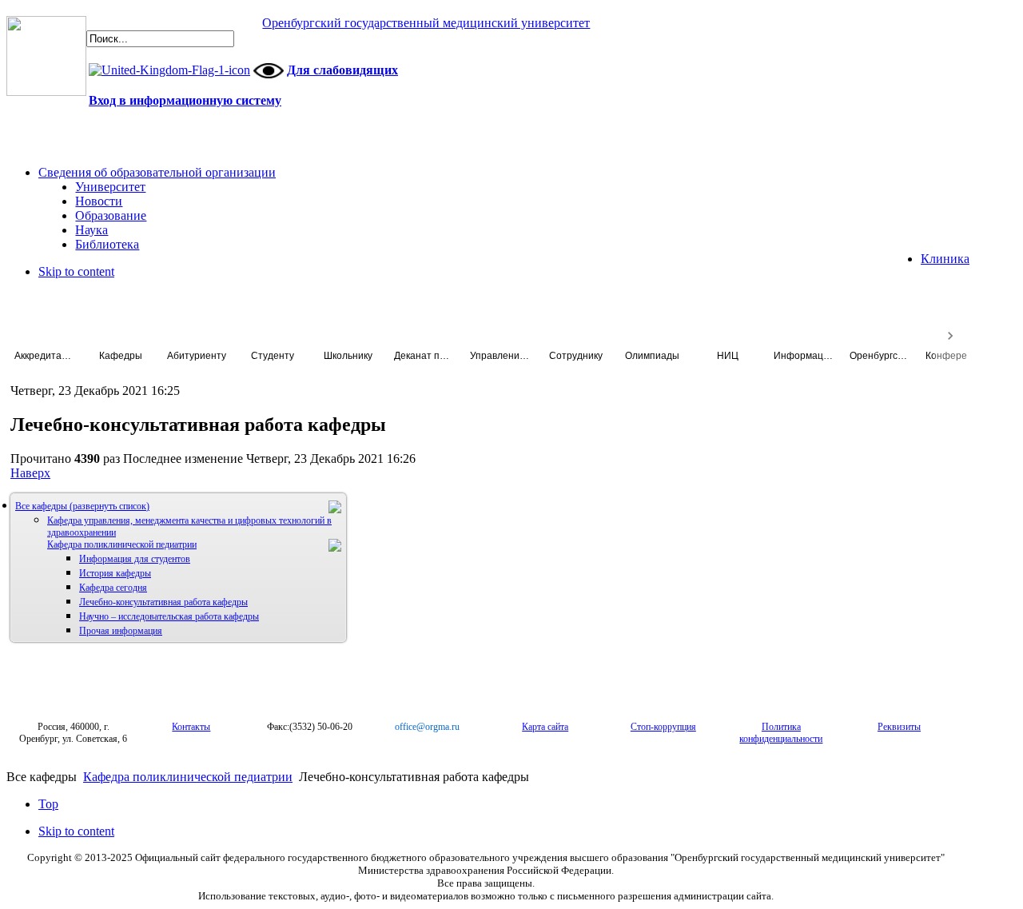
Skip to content (76, 271)
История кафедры (115, 573)
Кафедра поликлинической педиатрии (122, 544)
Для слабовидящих (342, 70)
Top (48, 804)
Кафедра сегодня (113, 587)
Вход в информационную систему (185, 100)
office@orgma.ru (427, 726)
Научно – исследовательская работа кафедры (169, 616)
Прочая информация (120, 630)
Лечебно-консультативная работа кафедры (163, 602)
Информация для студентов (134, 558)
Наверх (30, 473)
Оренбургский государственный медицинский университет (426, 23)
